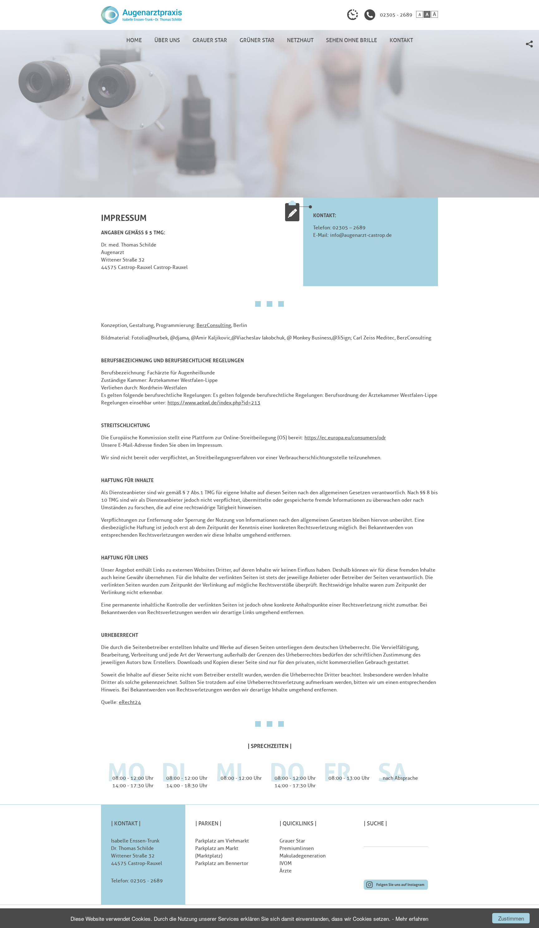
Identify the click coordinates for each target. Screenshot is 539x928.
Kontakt (401, 40)
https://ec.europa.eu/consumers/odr (345, 438)
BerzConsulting (214, 325)
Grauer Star (209, 40)
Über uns (167, 40)
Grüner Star (257, 40)
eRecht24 (130, 702)
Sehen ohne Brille (351, 40)
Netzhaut (300, 40)
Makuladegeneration (302, 856)
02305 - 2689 (396, 15)
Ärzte (285, 871)
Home (134, 40)
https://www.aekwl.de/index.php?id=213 (214, 403)
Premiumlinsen (296, 848)
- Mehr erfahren (410, 918)
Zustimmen (511, 918)
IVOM (285, 863)
